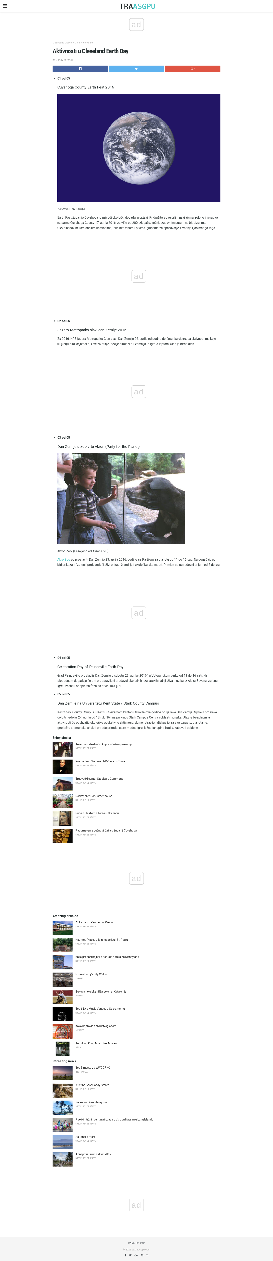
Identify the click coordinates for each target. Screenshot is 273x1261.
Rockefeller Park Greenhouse (94, 796)
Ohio (77, 42)
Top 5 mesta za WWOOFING (93, 1067)
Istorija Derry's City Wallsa (91, 974)
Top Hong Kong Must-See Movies (96, 1043)
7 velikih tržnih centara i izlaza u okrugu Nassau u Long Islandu (114, 1119)
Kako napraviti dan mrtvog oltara (96, 1026)
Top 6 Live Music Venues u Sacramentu (100, 1008)
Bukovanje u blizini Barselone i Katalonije (101, 991)
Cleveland (88, 42)
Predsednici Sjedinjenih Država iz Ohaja (100, 761)
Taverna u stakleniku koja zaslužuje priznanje (104, 744)
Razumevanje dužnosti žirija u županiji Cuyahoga (106, 830)
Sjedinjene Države (62, 42)
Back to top (136, 1243)
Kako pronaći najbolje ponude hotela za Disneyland (107, 956)
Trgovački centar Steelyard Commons (99, 778)
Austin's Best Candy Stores (92, 1085)
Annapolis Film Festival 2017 (93, 1154)
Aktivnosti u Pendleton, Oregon (95, 922)
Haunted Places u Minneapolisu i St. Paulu (102, 939)
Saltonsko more (86, 1136)
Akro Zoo (63, 559)
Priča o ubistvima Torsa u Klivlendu (97, 813)
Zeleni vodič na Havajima (91, 1102)
